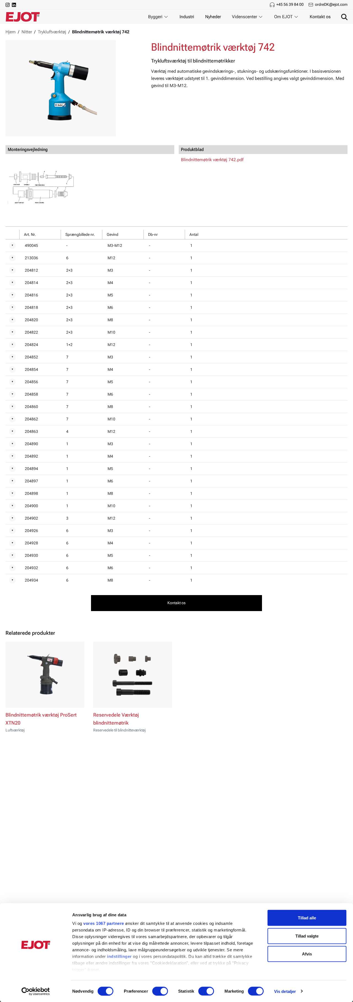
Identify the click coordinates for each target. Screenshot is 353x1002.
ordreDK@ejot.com (331, 4)
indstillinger (119, 956)
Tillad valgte (307, 935)
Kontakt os (320, 16)
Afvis (307, 954)
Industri (187, 16)
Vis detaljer (285, 991)
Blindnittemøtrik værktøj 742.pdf (212, 159)
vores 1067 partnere (103, 923)
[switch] (160, 991)
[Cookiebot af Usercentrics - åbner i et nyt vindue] (36, 991)
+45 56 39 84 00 (290, 4)
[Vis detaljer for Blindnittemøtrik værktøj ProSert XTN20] (45, 675)
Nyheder (213, 16)
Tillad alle (307, 917)
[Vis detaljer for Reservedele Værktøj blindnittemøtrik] (132, 675)
